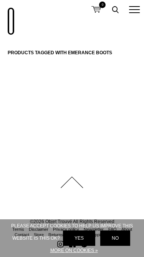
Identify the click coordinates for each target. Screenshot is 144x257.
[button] (134, 9)
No (115, 238)
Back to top (72, 182)
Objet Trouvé (9, 17)
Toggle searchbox (115, 9)
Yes (79, 238)
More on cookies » (74, 250)
